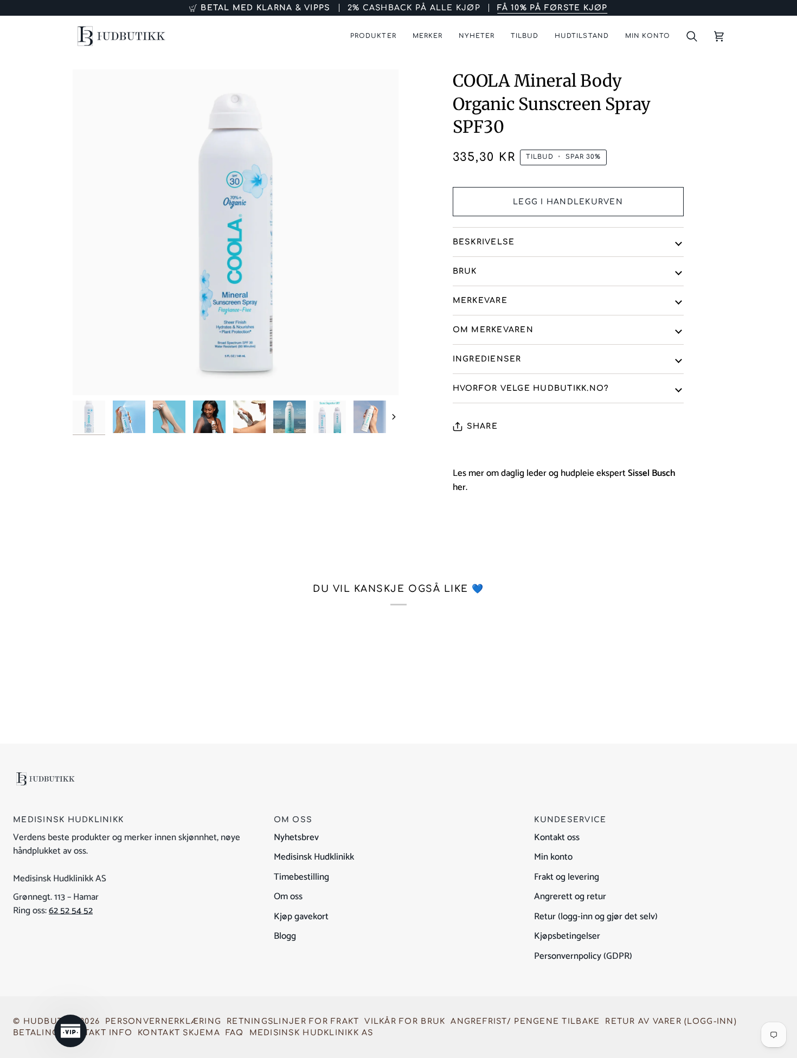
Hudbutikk (50, 1021)
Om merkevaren (493, 330)
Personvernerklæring (163, 1021)
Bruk (465, 271)
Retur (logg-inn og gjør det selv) (596, 916)
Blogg (285, 936)
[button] (373, 36)
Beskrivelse (484, 242)
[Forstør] (92, 374)
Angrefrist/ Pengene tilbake (525, 1021)
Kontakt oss (557, 837)
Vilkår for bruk (404, 1021)
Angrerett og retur (570, 896)
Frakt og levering (566, 877)
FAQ (235, 1033)
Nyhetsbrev (296, 837)
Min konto (553, 857)
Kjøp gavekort (301, 916)
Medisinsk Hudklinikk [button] (68, 820)
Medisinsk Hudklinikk (314, 857)
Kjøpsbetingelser (567, 936)
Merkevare (480, 300)
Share (482, 426)
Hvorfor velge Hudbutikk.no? (531, 388)
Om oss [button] (293, 820)
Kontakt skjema (179, 1033)
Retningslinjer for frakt (293, 1021)
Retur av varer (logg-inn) (671, 1021)
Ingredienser (487, 359)
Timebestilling (301, 877)
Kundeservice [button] (570, 820)
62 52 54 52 (71, 910)
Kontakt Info (98, 1033)
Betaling (36, 1033)
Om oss (288, 896)
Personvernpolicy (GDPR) (583, 956)
